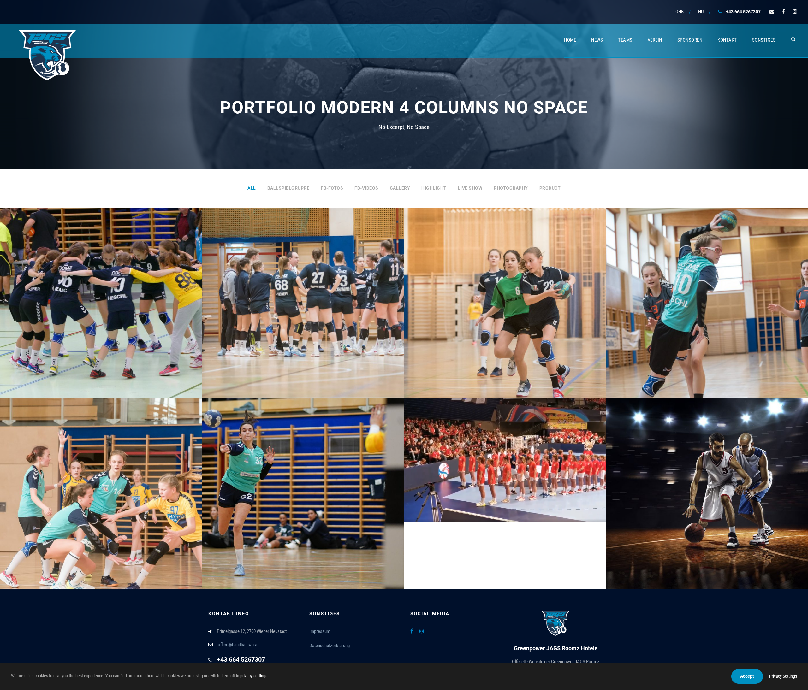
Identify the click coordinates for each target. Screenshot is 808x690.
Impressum (319, 631)
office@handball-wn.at (238, 644)
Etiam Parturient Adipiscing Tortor (707, 498)
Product (550, 188)
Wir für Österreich (505, 464)
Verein (655, 40)
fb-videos (366, 188)
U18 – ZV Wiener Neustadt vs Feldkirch (303, 503)
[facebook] (783, 12)
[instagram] (795, 12)
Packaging (517, 474)
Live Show (470, 188)
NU (701, 12)
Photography (511, 188)
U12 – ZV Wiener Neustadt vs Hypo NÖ (101, 503)
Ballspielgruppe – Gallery (101, 313)
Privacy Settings (783, 676)
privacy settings (253, 675)
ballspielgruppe (288, 188)
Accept (747, 676)
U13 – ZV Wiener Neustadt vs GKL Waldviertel (707, 313)
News (597, 40)
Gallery (400, 188)
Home (570, 40)
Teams (625, 40)
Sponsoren (690, 40)
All (251, 188)
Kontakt (727, 40)
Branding (492, 474)
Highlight (434, 188)
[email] (771, 12)
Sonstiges (764, 40)
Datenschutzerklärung (329, 645)
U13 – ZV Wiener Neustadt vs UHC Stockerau (505, 313)
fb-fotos (332, 188)
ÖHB (679, 12)
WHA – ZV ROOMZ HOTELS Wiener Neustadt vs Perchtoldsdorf (303, 313)
